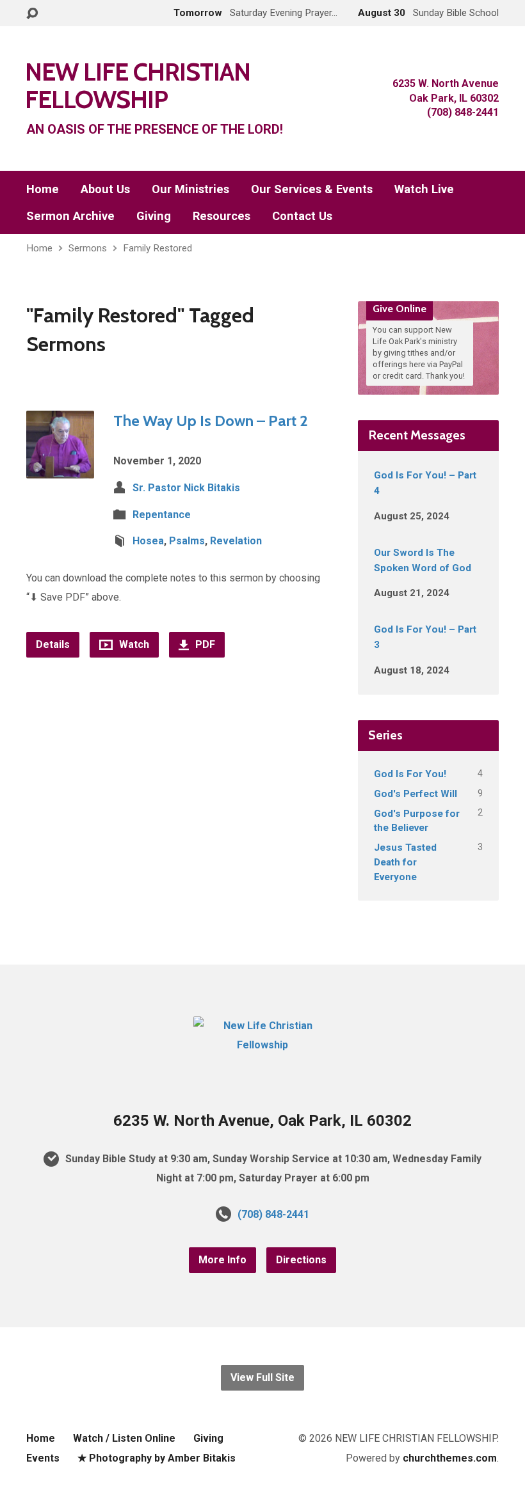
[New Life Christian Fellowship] (262, 1045)
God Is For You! (410, 774)
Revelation (236, 541)
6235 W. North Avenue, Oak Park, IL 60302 (262, 1121)
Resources (221, 216)
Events (43, 1458)
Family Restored (157, 248)
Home (42, 189)
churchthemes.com (450, 1458)
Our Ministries (190, 189)
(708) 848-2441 (273, 1214)
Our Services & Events (312, 189)
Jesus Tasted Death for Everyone (405, 862)
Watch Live (424, 189)
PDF (204, 644)
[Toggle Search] (32, 13)
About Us (105, 189)
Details (53, 644)
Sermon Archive (70, 216)
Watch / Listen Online (124, 1438)
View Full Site (262, 1377)
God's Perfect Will (415, 794)
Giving (153, 216)
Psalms (187, 541)
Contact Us (302, 216)
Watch (133, 644)
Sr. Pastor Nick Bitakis (186, 488)
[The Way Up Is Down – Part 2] (60, 468)
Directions (301, 1260)
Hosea (148, 541)
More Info (222, 1260)
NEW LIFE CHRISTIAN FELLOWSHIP (137, 85)
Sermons (88, 248)
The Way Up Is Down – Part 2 (210, 420)
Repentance (162, 515)
